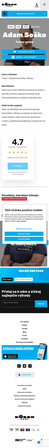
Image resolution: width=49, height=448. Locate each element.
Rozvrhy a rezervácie (25, 14)
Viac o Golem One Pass (24, 279)
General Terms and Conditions (24, 399)
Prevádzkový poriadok (24, 385)
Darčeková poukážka (24, 342)
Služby (24, 325)
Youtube (25, 366)
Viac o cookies (21, 221)
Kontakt (24, 339)
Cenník (24, 329)
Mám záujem (7, 279)
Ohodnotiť (17, 166)
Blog (24, 332)
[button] (39, 442)
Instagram (30, 366)
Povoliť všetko (24, 239)
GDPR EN (24, 402)
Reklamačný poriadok (24, 392)
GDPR (24, 389)
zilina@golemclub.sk (26, 52)
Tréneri (26, 27)
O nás (18, 27)
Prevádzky (24, 322)
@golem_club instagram (26, 57)
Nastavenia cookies (24, 406)
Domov (11, 27)
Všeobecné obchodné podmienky (24, 396)
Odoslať (41, 304)
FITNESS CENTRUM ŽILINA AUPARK (14, 199)
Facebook (20, 366)
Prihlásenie (26, 375)
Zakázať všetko (24, 234)
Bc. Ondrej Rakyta (23, 244)
